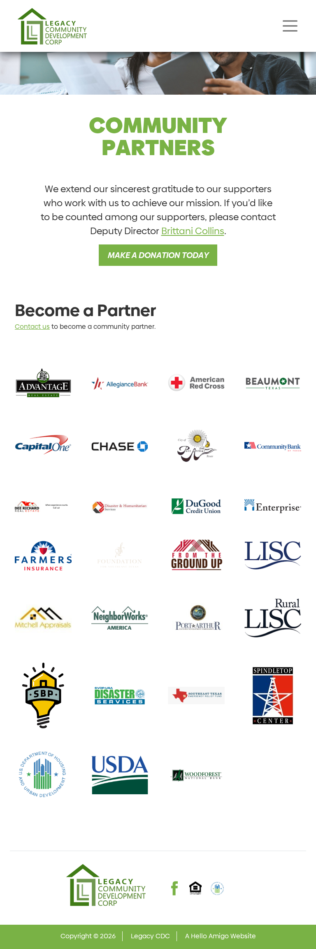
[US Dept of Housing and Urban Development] (217, 888)
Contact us (32, 326)
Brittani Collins (192, 230)
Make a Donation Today (158, 255)
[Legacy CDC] (52, 26)
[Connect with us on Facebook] (174, 880)
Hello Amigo (210, 936)
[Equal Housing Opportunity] (195, 888)
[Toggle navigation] (290, 26)
